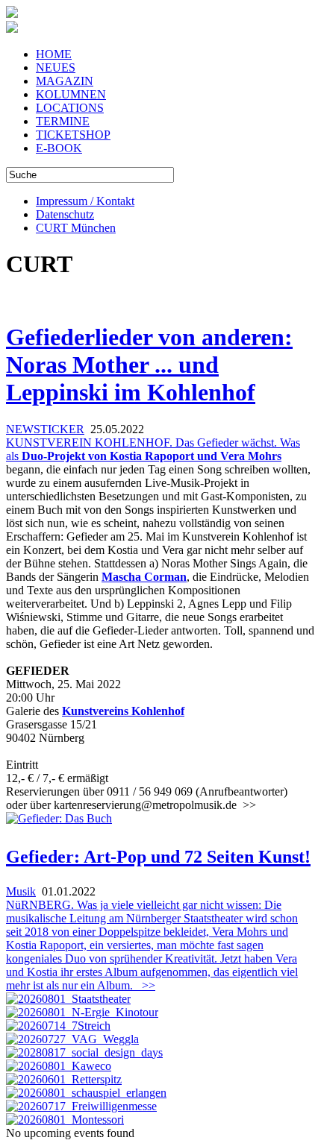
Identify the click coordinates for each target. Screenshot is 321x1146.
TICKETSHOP (73, 134)
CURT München (76, 227)
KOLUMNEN (71, 94)
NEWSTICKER (45, 429)
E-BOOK (59, 148)
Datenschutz (65, 214)
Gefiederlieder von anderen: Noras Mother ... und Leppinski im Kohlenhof (149, 365)
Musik (21, 891)
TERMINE (63, 121)
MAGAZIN (64, 81)
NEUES (55, 67)
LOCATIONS (70, 107)
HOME (54, 54)
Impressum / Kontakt (85, 201)
